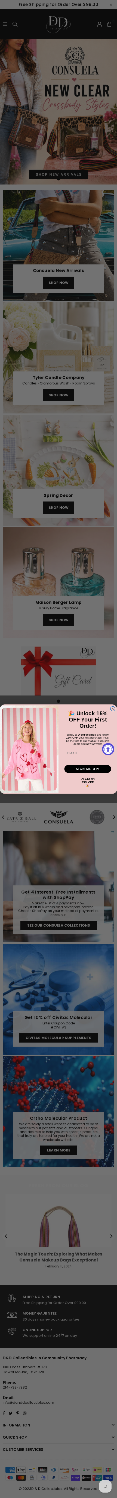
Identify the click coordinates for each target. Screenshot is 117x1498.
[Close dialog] (112, 708)
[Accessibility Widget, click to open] (108, 749)
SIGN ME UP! (88, 768)
